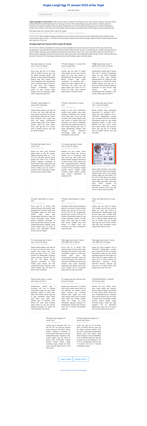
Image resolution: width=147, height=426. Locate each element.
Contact (67, 370)
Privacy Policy (75, 370)
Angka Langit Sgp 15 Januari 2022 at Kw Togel (73, 5)
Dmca (62, 370)
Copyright (83, 370)
